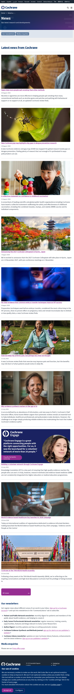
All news (6, 593)
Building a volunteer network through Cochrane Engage (22, 464)
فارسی (15, 1)
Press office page (18, 648)
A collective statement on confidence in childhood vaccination (24, 196)
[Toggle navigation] (71, 8)
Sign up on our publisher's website (35, 638)
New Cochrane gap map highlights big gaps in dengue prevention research (28, 143)
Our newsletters (8, 34)
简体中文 (67, 1)
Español (9, 1)
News (54, 665)
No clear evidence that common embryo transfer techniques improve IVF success (31, 302)
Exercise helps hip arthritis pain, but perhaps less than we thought (25, 355)
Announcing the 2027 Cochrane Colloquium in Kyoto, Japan (23, 252)
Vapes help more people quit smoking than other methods (23, 90)
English (3, 1)
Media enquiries (22, 34)
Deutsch (39, 1)
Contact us (56, 663)
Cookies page (55, 685)
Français (20, 1)
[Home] (9, 7)
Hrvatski (33, 1)
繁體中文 (60, 1)
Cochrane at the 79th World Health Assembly (18, 570)
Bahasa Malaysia (47, 1)
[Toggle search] (68, 8)
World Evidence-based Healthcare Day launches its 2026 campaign (26, 517)
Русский (27, 1)
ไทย (55, 1)
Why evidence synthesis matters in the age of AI (19, 406)
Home (3, 13)
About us (10, 13)
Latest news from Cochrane (19, 47)
